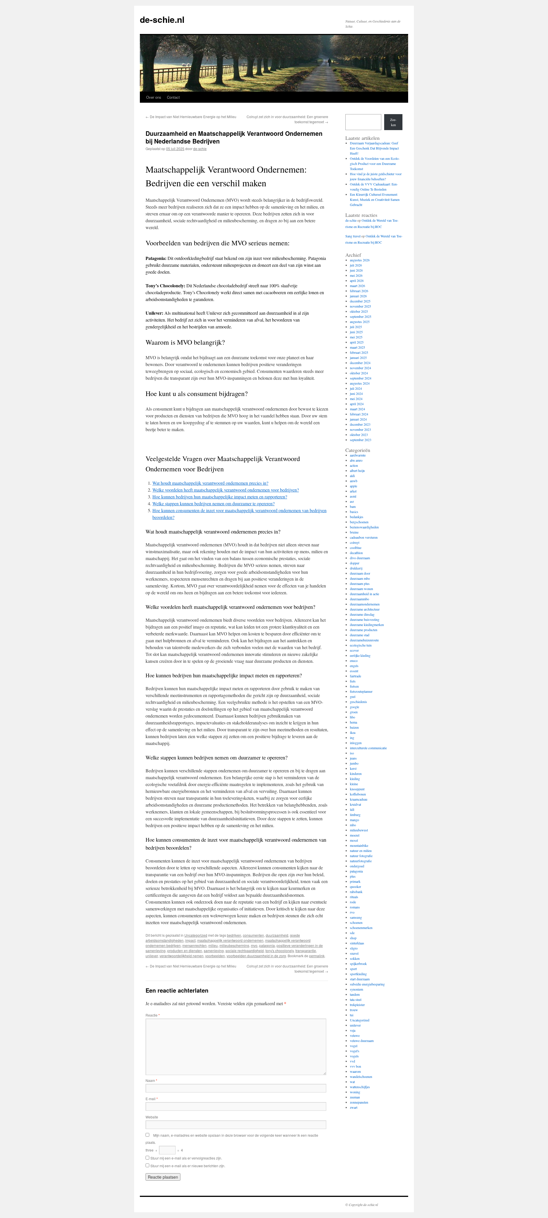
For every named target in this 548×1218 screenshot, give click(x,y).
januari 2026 (358, 296)
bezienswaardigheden (364, 527)
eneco (354, 660)
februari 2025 (359, 352)
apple (353, 486)
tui (351, 1015)
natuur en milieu (361, 850)
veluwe (355, 1035)
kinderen (356, 773)
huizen (354, 727)
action (354, 465)
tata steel (355, 999)
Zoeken (393, 122)
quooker (355, 886)
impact (190, 940)
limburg (355, 814)
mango (354, 819)
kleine (354, 783)
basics (354, 511)
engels (354, 665)
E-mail (152, 1098)
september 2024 (360, 378)
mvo (254, 945)
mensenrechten (194, 945)
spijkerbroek (358, 963)
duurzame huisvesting (364, 619)
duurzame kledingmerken (367, 624)
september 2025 (360, 316)
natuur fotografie (361, 855)
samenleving (214, 950)
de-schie (200, 148)
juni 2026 (356, 270)
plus (353, 876)
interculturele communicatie (368, 748)
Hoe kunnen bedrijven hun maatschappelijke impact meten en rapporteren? (219, 497)
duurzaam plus (360, 583)
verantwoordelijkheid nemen (182, 955)
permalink (317, 955)
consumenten (253, 935)
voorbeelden (215, 955)
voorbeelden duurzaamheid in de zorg (256, 955)
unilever (152, 955)
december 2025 (360, 301)
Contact (173, 97)
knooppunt (357, 789)
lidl (352, 809)
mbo (353, 825)
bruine (354, 532)
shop (353, 938)
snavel (354, 953)
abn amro (356, 460)
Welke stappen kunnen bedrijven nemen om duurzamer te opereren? (213, 503)
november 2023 (360, 429)
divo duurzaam (360, 558)
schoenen (356, 922)
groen (354, 712)
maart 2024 (357, 409)
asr (352, 501)
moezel (354, 835)
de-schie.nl (162, 19)
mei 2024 (356, 398)
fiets (353, 681)
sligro (354, 948)
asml (353, 496)
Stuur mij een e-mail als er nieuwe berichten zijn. (187, 1165)
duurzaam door (360, 573)
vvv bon (355, 1066)
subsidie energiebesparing (367, 984)
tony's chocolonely (279, 950)
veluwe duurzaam (362, 1040)
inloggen (356, 742)
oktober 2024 (359, 373)
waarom (355, 1071)
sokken (355, 958)
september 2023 (360, 439)
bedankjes (356, 516)
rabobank (356, 891)
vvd (352, 1061)
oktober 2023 (359, 434)
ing (352, 737)
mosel (354, 840)
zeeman (355, 1097)
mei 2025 (356, 337)
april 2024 (357, 403)
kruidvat (355, 804)
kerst (353, 768)
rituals (354, 896)
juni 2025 (356, 332)
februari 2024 (359, 414)
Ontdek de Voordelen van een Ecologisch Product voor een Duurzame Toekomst (375, 163)
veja (352, 1030)
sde (352, 932)
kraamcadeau (358, 799)
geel (352, 696)
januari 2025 (358, 357)
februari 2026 (359, 290)
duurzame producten (363, 629)
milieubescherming (234, 945)
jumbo (354, 763)
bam (353, 506)
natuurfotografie (361, 861)
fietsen (354, 686)
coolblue (355, 547)
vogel (353, 1045)
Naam (151, 1080)
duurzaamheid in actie (364, 593)
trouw (354, 1009)
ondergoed (357, 866)
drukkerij (356, 568)
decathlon (356, 552)
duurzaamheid (277, 935)
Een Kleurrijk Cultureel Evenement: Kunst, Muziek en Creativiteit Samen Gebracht (375, 199)
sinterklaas (357, 943)
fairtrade (355, 676)
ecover (354, 650)
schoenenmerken (361, 927)
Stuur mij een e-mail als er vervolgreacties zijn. (186, 1158)
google (354, 706)
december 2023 (360, 424)
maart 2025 (357, 347)
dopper (354, 563)
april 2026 (357, 280)
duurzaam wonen (361, 588)
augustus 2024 (360, 383)
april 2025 (357, 342)
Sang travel (352, 236)
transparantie (305, 950)
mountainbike (359, 845)
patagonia (267, 945)
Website (152, 1116)
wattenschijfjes (360, 1086)
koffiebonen (358, 794)
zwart (353, 1107)
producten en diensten (184, 950)
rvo (352, 912)
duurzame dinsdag (362, 614)
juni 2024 (356, 393)
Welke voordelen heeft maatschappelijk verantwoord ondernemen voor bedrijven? (225, 490)
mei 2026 (356, 275)
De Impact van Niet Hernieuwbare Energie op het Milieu (191, 116)
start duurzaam (360, 979)
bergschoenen (359, 522)
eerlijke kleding (360, 655)
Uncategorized (195, 935)
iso (352, 753)
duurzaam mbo (360, 578)
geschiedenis (358, 701)
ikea (352, 732)
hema (353, 722)
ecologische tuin (361, 645)
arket (353, 491)
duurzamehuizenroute (364, 640)
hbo (352, 717)
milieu (213, 945)
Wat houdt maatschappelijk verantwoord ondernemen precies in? (210, 483)
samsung (356, 917)
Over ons (153, 97)
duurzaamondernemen (365, 604)
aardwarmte (358, 455)
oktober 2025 (359, 311)
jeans (353, 758)
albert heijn (357, 470)
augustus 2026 (360, 260)
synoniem (356, 989)
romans (355, 907)
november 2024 (360, 367)
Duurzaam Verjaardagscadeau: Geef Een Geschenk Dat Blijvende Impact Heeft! (374, 148)
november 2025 (360, 306)
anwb (353, 480)
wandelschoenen (361, 1076)
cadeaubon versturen (364, 537)
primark (355, 881)
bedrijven (234, 935)
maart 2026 (357, 285)
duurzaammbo (359, 599)
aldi (352, 475)
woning (355, 1092)
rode (353, 902)
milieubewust (359, 830)
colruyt (354, 542)
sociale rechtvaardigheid (244, 950)
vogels (354, 1056)
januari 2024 (358, 419)
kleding (355, 778)
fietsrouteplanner (361, 691)
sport (353, 968)
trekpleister (357, 1004)
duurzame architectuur (365, 609)
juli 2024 (356, 388)
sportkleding (358, 973)
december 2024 (360, 362)
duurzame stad (359, 635)
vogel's (354, 1051)
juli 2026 (356, 265)
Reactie (153, 1015)
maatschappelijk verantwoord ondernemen (230, 940)
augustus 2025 (360, 321)
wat (352, 1081)
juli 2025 (356, 326)
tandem (355, 994)
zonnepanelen (359, 1102)
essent (354, 670)
